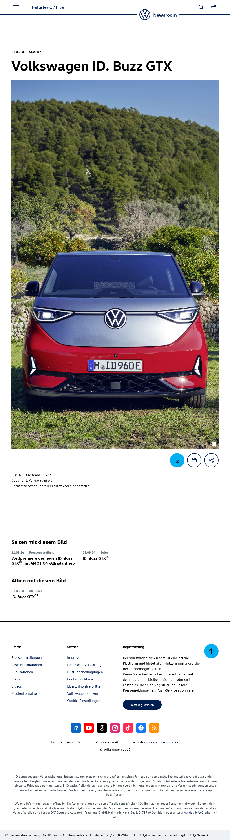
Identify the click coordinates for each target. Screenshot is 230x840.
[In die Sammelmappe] (194, 460)
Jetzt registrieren (142, 705)
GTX (96, 558)
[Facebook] (141, 728)
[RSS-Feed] (154, 728)
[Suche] (201, 7)
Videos (16, 686)
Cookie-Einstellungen (84, 700)
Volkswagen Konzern (83, 693)
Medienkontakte (24, 693)
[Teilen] (211, 460)
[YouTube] (89, 728)
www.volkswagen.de (163, 742)
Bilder (15, 679)
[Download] (177, 460)
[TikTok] (128, 728)
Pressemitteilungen (26, 657)
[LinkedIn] (76, 728)
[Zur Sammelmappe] (214, 7)
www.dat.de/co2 (192, 812)
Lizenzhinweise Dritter (84, 686)
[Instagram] (115, 728)
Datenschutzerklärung (84, 664)
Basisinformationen (26, 664)
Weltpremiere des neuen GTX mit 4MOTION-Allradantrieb (43, 560)
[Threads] (102, 728)
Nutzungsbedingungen (85, 672)
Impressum (76, 657)
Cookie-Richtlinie (80, 679)
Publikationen (22, 672)
